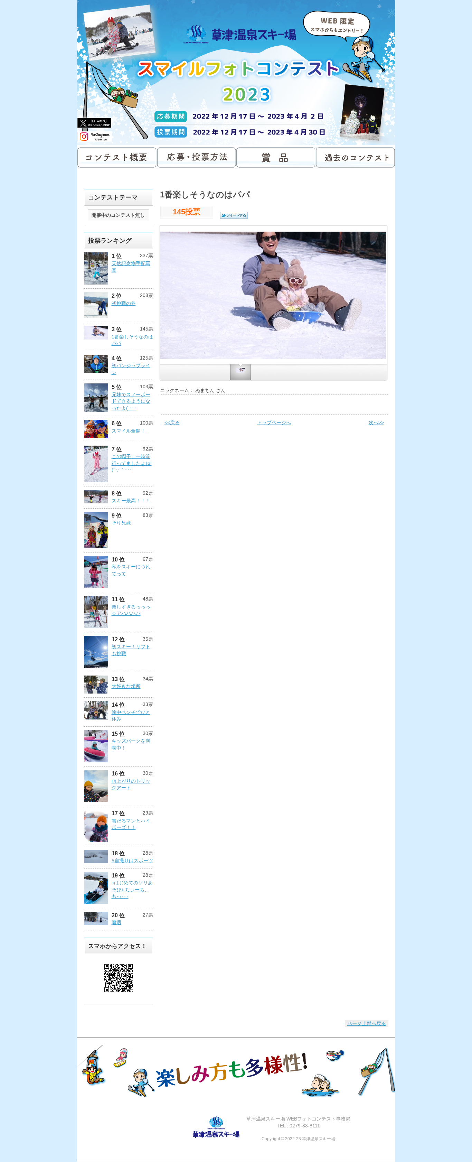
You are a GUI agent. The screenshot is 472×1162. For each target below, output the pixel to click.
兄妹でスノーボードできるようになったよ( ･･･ (131, 401)
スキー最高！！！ (131, 500)
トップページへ (274, 422)
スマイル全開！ (128, 431)
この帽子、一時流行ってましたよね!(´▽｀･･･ (132, 463)
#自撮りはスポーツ (132, 860)
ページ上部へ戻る (366, 1023)
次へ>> (376, 422)
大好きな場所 (126, 686)
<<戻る (172, 422)
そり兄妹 (121, 523)
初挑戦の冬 (124, 303)
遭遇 (116, 922)
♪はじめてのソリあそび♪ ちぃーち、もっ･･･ (132, 889)
